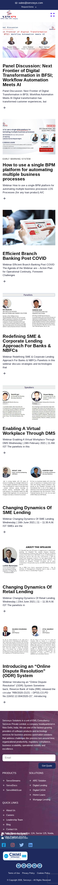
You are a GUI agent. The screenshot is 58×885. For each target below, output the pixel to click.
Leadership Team (14, 820)
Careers (10, 815)
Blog (8, 824)
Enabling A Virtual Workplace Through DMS (29, 431)
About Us (10, 810)
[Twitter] (21, 845)
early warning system (17, 159)
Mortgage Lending (41, 799)
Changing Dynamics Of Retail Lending (27, 589)
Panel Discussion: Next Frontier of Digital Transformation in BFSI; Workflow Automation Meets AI (28, 75)
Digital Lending (40, 785)
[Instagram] (12, 845)
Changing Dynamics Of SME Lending (27, 510)
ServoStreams (13, 780)
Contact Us (11, 829)
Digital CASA (39, 790)
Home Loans (39, 795)
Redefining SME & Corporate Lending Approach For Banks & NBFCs (27, 343)
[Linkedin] (30, 845)
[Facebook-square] (3, 845)
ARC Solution (39, 780)
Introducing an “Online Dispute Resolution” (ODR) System (26, 671)
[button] (52, 14)
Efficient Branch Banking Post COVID (24, 256)
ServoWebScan (14, 790)
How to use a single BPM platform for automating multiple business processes (29, 171)
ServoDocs (11, 785)
